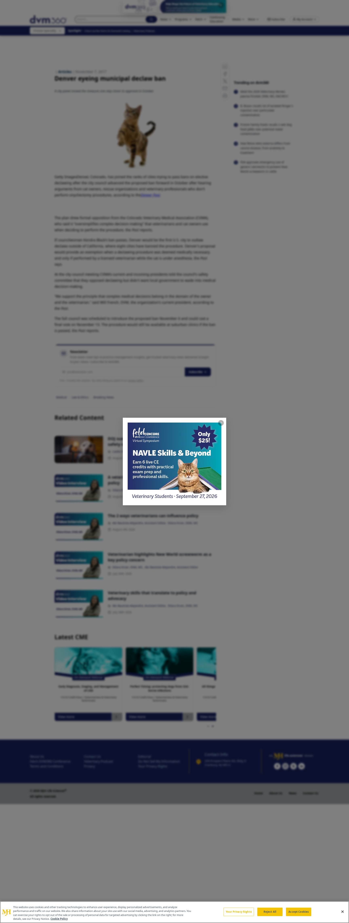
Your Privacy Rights (238, 912)
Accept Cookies (298, 912)
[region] (174, 912)
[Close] (342, 911)
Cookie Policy (59, 919)
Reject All (270, 912)
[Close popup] (221, 423)
